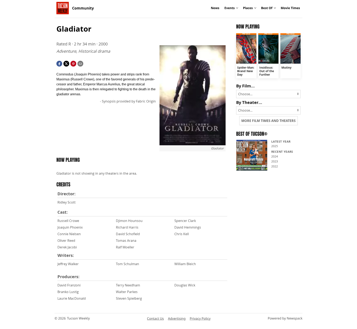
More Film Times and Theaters (268, 120)
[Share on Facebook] (59, 63)
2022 (274, 166)
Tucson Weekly (78, 318)
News (215, 8)
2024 (274, 156)
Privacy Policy (200, 318)
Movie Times (290, 8)
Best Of (267, 8)
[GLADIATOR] (192, 95)
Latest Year (280, 141)
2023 (274, 161)
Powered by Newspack (285, 318)
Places (248, 8)
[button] (73, 63)
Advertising (177, 318)
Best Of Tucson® (251, 133)
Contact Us (155, 318)
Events (229, 8)
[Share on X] (66, 63)
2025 (274, 146)
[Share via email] (80, 63)
